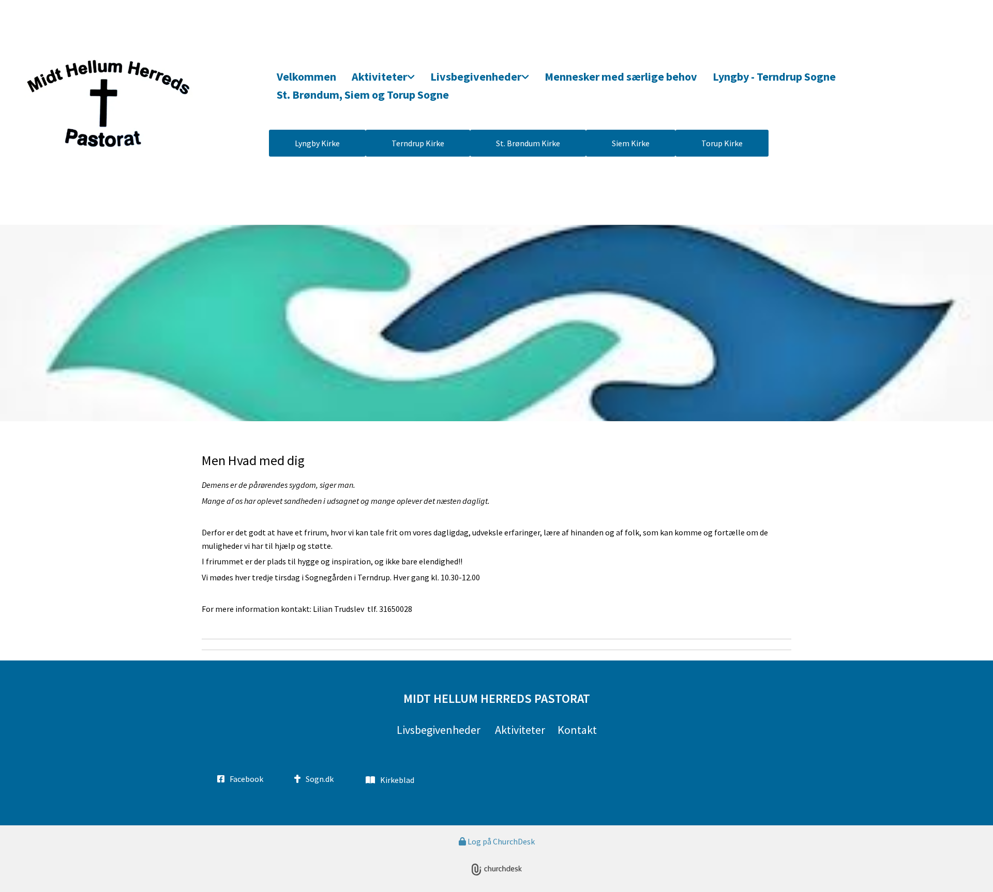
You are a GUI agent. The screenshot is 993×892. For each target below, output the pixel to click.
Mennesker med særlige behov (621, 76)
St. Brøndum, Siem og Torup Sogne (363, 94)
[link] (383, 77)
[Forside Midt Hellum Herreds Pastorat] (136, 102)
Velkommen (306, 76)
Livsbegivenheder (475, 76)
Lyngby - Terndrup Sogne (774, 76)
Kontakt (577, 729)
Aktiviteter (379, 76)
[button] (317, 143)
